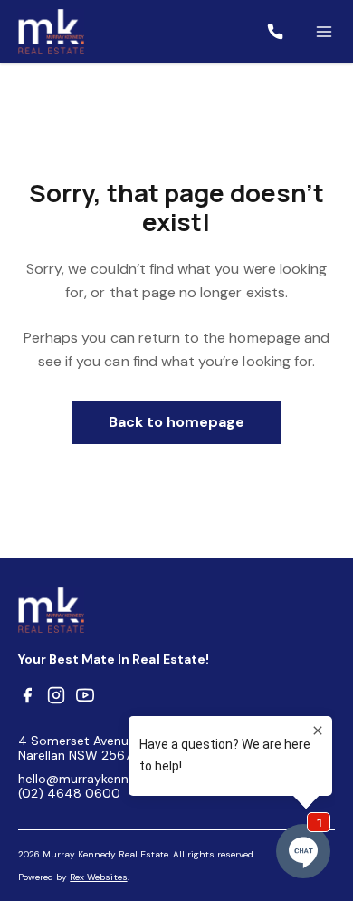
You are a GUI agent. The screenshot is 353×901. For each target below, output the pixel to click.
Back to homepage (177, 421)
